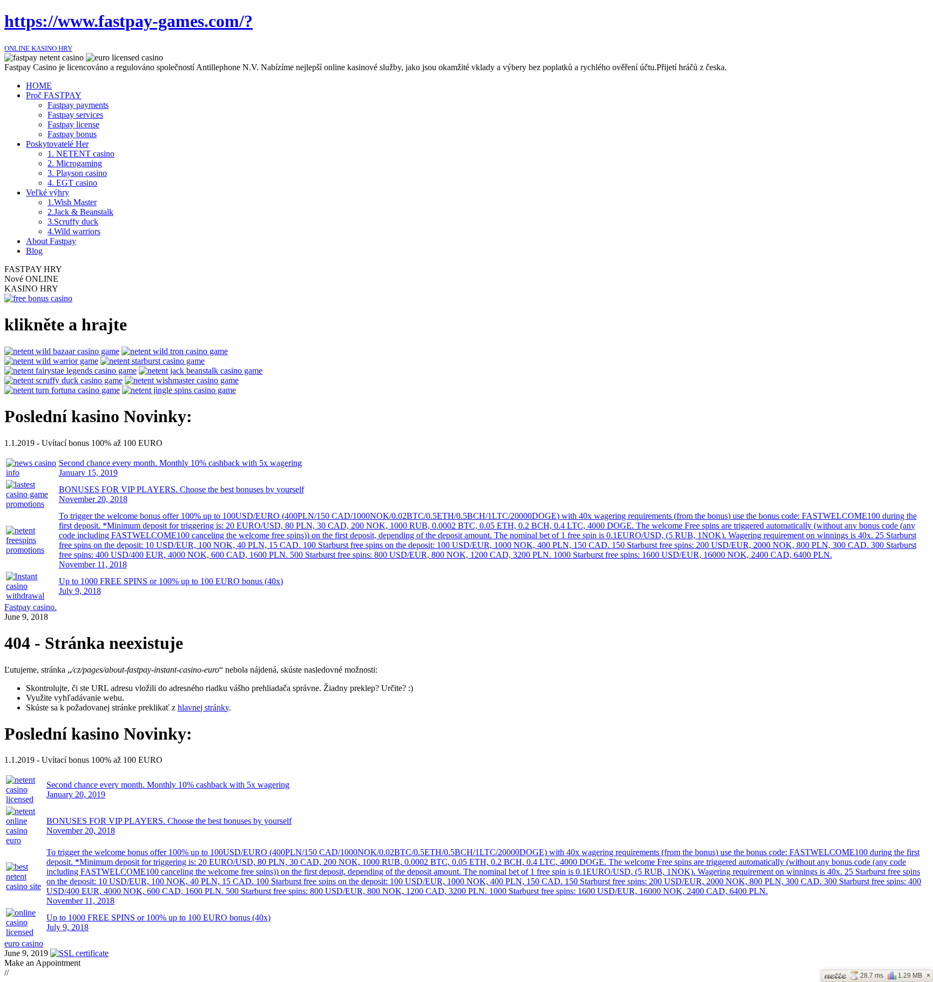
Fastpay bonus (72, 134)
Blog (34, 250)
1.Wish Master (72, 202)
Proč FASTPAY (54, 95)
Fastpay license (73, 124)
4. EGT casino (72, 182)
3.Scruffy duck (73, 221)
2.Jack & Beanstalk (80, 211)
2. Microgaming (75, 163)
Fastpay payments (78, 105)
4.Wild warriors (74, 231)
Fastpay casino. (30, 607)
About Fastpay (51, 241)
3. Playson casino (77, 173)
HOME (39, 85)
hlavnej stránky (203, 707)
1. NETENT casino (81, 153)
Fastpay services (75, 114)
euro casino (23, 943)
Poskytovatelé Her (57, 143)
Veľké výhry (47, 192)
